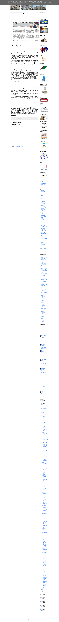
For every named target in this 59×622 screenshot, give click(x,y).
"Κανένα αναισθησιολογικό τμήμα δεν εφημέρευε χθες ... (44, 434)
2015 (42, 605)
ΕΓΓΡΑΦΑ (42, 351)
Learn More (46, 2)
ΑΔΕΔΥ (42, 325)
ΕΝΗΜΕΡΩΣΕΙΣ (43, 358)
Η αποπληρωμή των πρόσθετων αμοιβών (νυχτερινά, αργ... (44, 447)
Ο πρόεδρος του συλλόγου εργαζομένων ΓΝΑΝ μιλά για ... (44, 566)
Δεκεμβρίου (44, 404)
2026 (42, 400)
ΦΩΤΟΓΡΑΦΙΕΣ (43, 393)
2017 (42, 602)
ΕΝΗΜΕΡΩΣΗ (43, 359)
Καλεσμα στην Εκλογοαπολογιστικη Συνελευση (44, 246)
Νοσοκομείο (43, 370)
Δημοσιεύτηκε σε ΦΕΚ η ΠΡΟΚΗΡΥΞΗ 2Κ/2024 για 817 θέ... (44, 422)
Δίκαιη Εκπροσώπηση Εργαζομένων (43, 190)
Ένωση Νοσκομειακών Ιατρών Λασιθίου (44, 238)
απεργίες (42, 336)
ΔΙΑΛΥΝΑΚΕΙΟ (43, 344)
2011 (42, 610)
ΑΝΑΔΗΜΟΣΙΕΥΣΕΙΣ (16, 119)
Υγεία (42, 392)
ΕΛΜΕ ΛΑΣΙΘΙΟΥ (44, 248)
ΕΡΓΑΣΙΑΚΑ (43, 360)
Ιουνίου (43, 412)
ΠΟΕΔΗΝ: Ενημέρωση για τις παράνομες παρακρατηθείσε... (44, 460)
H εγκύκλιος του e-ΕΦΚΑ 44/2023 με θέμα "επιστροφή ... (44, 481)
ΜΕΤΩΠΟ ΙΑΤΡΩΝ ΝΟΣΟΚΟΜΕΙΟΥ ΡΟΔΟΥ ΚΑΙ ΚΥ (44, 233)
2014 (42, 606)
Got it (50, 2)
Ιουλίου (43, 411)
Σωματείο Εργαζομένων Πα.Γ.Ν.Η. (43, 198)
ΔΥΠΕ (42, 350)
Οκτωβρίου (44, 407)
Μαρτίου (43, 589)
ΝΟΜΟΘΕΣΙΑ (43, 367)
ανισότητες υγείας (44, 334)
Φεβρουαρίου (44, 590)
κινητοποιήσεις (43, 361)
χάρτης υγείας (43, 394)
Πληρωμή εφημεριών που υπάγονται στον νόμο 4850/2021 (44, 240)
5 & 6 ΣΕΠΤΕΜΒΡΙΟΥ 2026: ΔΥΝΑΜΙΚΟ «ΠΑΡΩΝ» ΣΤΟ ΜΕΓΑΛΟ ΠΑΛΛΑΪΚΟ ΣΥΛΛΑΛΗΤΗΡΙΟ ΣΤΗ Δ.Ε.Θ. (44, 221)
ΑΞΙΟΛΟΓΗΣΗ (43, 335)
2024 (42, 403)
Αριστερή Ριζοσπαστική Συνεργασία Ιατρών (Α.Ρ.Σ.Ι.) (43, 206)
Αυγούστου (44, 409)
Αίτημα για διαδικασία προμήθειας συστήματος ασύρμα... (44, 473)
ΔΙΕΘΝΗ (42, 345)
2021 (42, 597)
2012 (42, 609)
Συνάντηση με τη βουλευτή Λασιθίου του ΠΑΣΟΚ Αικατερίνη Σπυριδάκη (44, 320)
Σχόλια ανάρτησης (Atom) (19, 146)
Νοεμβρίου (44, 405)
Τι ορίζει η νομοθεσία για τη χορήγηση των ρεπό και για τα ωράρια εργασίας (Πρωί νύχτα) (44, 289)
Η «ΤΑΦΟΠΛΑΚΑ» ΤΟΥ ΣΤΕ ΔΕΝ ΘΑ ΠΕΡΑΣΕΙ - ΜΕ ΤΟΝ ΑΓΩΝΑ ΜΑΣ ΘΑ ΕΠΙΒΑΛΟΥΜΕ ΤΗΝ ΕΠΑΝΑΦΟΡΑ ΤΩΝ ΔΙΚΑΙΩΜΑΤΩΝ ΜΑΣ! (44, 202)
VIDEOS (42, 397)
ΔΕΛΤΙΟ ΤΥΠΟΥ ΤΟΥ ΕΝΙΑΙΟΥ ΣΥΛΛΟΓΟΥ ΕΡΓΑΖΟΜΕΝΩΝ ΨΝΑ (43, 230)
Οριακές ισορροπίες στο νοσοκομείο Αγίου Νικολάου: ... (44, 562)
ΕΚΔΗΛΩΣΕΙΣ (43, 352)
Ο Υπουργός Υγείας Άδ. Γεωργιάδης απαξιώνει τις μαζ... (44, 586)
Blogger (32, 619)
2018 (42, 601)
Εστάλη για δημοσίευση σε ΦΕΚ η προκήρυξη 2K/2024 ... (44, 499)
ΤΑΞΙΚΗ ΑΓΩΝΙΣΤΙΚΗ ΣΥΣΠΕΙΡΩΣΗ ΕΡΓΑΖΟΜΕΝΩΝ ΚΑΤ (44, 216)
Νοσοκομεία (43, 368)
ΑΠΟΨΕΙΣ (42, 337)
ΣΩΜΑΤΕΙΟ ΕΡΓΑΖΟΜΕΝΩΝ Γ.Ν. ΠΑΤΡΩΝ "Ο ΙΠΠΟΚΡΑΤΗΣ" (44, 182)
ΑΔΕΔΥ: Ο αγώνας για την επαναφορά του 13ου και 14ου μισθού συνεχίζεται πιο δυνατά (44, 186)
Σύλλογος (42, 387)
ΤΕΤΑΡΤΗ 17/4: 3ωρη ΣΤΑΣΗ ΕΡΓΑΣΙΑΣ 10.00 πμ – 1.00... (44, 490)
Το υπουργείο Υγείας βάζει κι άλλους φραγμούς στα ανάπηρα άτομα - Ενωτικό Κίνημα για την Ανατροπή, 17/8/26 (44, 211)
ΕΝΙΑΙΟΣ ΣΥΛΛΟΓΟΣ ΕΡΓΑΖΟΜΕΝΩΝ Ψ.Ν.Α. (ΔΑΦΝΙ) (44, 226)
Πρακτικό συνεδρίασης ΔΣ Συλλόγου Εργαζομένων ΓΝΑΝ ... (44, 494)
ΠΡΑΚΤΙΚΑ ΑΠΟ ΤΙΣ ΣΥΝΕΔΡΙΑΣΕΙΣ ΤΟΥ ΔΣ (44, 377)
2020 (42, 598)
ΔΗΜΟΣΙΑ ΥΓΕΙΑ (43, 343)
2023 (42, 594)
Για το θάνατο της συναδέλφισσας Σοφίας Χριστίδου (43, 250)
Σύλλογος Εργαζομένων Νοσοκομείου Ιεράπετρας (43, 243)
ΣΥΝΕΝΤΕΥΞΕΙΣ (43, 390)
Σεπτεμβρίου (44, 408)
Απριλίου (43, 415)
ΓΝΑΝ (20, 119)
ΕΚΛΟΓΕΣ (42, 353)
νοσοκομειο (43, 369)
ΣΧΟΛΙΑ (42, 391)
